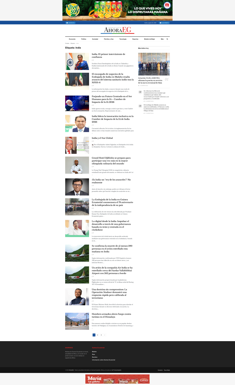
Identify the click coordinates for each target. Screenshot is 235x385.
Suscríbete (165, 23)
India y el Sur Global (102, 138)
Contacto (71, 23)
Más (162, 39)
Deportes (135, 39)
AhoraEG (71, 370)
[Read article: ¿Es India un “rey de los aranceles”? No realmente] (77, 186)
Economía (72, 39)
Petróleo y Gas (108, 39)
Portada (67, 43)
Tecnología (122, 39)
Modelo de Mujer (149, 39)
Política (83, 39)
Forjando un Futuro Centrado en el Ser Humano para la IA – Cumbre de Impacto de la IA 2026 (112, 99)
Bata (93, 354)
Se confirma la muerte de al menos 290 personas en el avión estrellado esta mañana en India (112, 249)
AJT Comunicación (116, 370)
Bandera (94, 357)
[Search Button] (167, 39)
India (77, 43)
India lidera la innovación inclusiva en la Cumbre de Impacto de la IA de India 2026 (113, 119)
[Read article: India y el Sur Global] (77, 145)
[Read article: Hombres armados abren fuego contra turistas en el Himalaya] (77, 321)
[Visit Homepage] (117, 30)
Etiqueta (73, 43)
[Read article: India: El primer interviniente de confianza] (77, 61)
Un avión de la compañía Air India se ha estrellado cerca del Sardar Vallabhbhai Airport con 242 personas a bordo (112, 270)
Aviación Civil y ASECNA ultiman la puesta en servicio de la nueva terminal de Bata (150, 80)
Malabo (94, 351)
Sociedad (95, 39)
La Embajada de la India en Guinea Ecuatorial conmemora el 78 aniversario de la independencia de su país (112, 202)
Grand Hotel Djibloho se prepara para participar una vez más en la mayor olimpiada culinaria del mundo (111, 161)
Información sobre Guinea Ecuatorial (103, 360)
